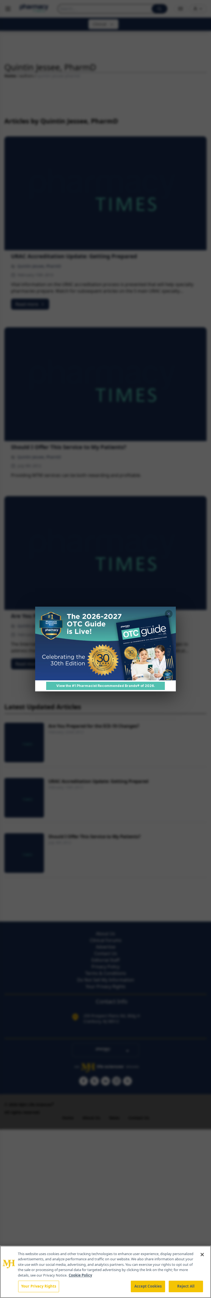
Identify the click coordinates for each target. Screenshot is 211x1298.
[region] (105, 1272)
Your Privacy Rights (38, 1286)
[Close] (202, 1254)
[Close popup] (169, 614)
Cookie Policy (80, 1275)
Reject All (186, 1286)
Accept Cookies (148, 1286)
